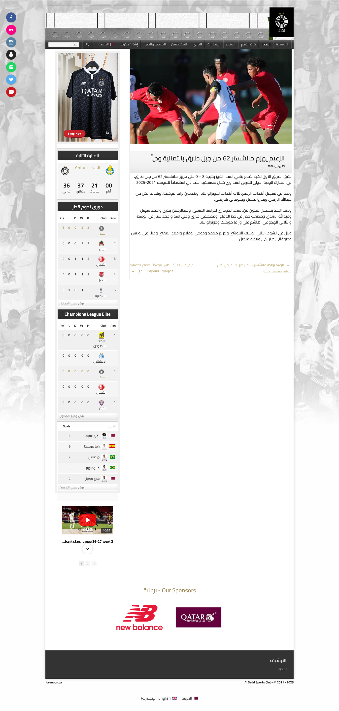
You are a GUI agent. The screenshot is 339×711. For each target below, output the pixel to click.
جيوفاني (94, 457)
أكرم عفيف (92, 436)
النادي (197, 44)
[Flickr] (11, 30)
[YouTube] (11, 92)
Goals (66, 426)
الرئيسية (282, 44)
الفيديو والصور (154, 44)
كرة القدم (248, 44)
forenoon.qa (53, 682)
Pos (113, 218)
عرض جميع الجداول (72, 303)
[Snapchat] (11, 55)
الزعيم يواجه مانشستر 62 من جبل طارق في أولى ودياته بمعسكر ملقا (254, 268)
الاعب (112, 426)
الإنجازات (214, 44)
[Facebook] (11, 17)
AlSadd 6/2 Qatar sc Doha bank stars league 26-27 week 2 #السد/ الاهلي (87, 541)
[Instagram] (11, 42)
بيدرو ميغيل (92, 479)
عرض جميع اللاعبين (72, 487)
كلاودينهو (93, 468)
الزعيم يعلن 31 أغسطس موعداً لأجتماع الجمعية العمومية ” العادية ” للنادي (163, 268)
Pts (62, 218)
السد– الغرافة (87, 168)
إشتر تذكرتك (129, 44)
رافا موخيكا (92, 446)
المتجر (231, 44)
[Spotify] (11, 67)
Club (103, 218)
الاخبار (266, 44)
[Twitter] (11, 79)
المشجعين (179, 44)
